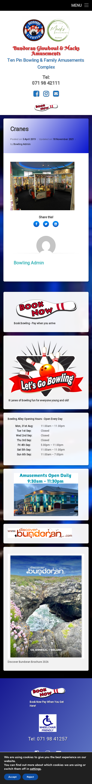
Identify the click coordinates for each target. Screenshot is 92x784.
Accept (12, 777)
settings (35, 769)
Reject (30, 777)
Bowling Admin (22, 144)
